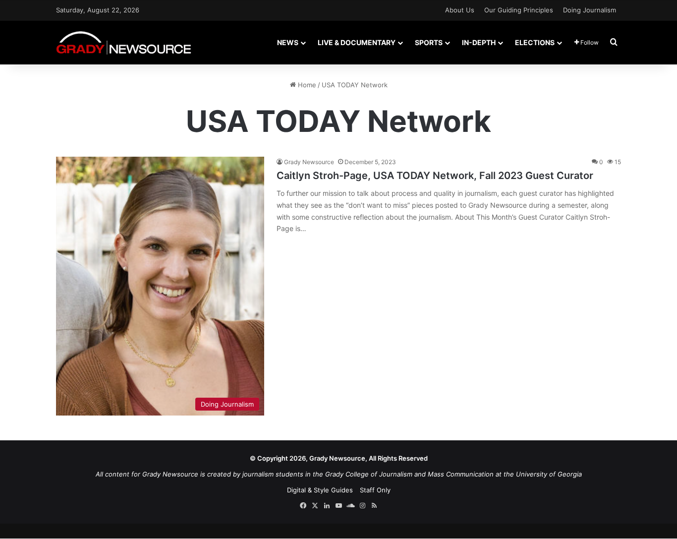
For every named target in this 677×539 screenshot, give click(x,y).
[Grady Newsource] (123, 42)
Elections (535, 42)
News (287, 42)
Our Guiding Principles (518, 10)
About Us (459, 10)
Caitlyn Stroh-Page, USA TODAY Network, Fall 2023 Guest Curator (435, 175)
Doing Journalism (589, 10)
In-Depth (479, 42)
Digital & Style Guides (320, 490)
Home (306, 85)
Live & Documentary (356, 42)
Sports (429, 42)
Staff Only (375, 490)
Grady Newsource (309, 162)
